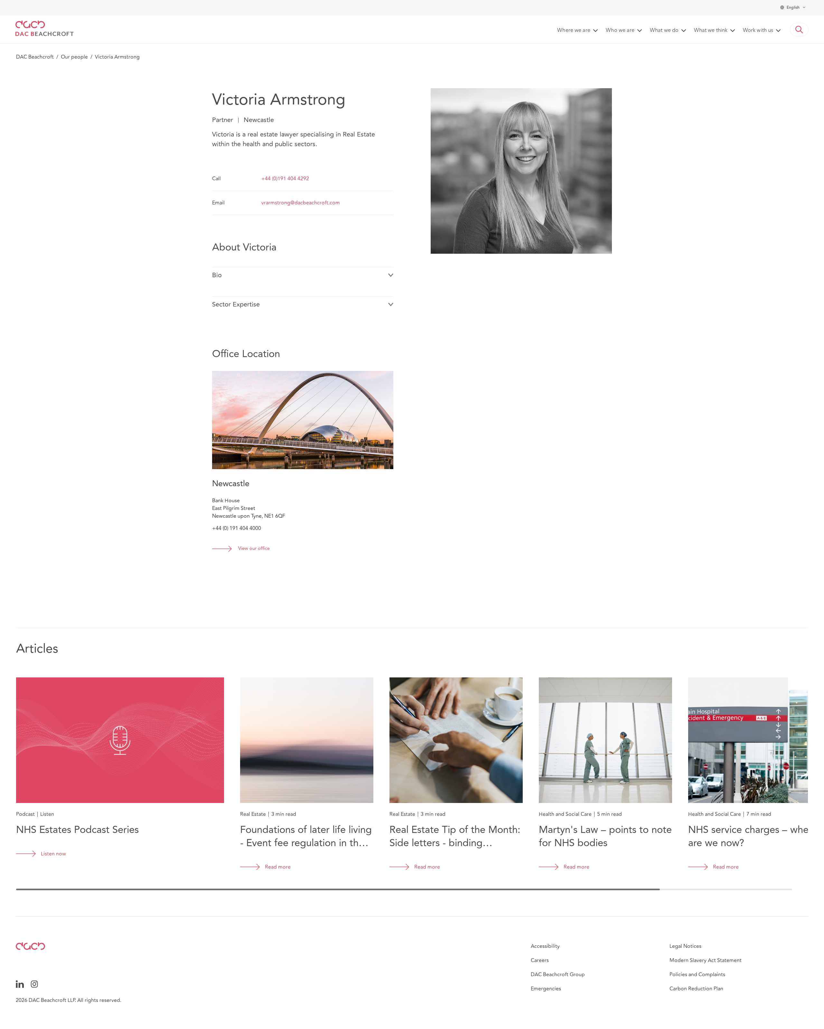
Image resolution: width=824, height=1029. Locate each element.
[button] (799, 29)
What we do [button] (664, 30)
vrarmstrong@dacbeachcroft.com (300, 203)
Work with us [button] (758, 30)
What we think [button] (710, 30)
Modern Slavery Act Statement (706, 960)
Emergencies (546, 989)
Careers (540, 960)
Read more (278, 867)
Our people (74, 57)
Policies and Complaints (697, 974)
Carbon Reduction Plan (696, 989)
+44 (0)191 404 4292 (285, 179)
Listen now (53, 854)
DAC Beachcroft (35, 57)
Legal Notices (685, 946)
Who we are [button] (620, 30)
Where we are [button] (573, 30)
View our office (254, 548)
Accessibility (545, 946)
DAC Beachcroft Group (558, 974)
